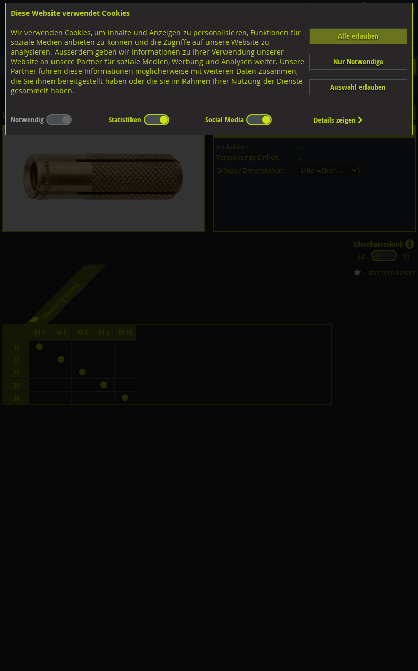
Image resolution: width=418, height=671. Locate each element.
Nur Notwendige (358, 61)
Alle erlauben (358, 36)
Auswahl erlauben (358, 87)
